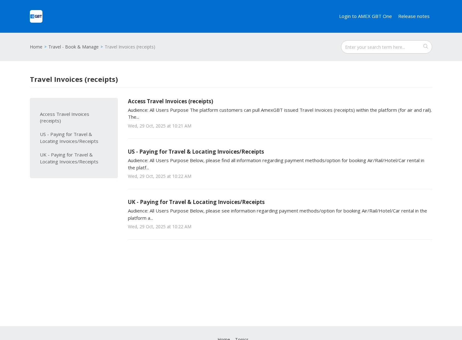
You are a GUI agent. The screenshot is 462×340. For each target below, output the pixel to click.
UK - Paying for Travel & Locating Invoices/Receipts (69, 158)
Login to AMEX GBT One (365, 16)
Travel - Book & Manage (73, 47)
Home (36, 47)
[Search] (425, 47)
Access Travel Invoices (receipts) (64, 117)
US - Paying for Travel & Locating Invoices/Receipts (69, 137)
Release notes (414, 16)
